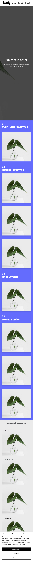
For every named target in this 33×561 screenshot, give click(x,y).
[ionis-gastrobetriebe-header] (16, 3)
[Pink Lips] (16, 441)
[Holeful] (16, 499)
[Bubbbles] (16, 529)
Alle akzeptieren (16, 549)
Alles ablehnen (16, 558)
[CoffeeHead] (16, 470)
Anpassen (16, 553)
